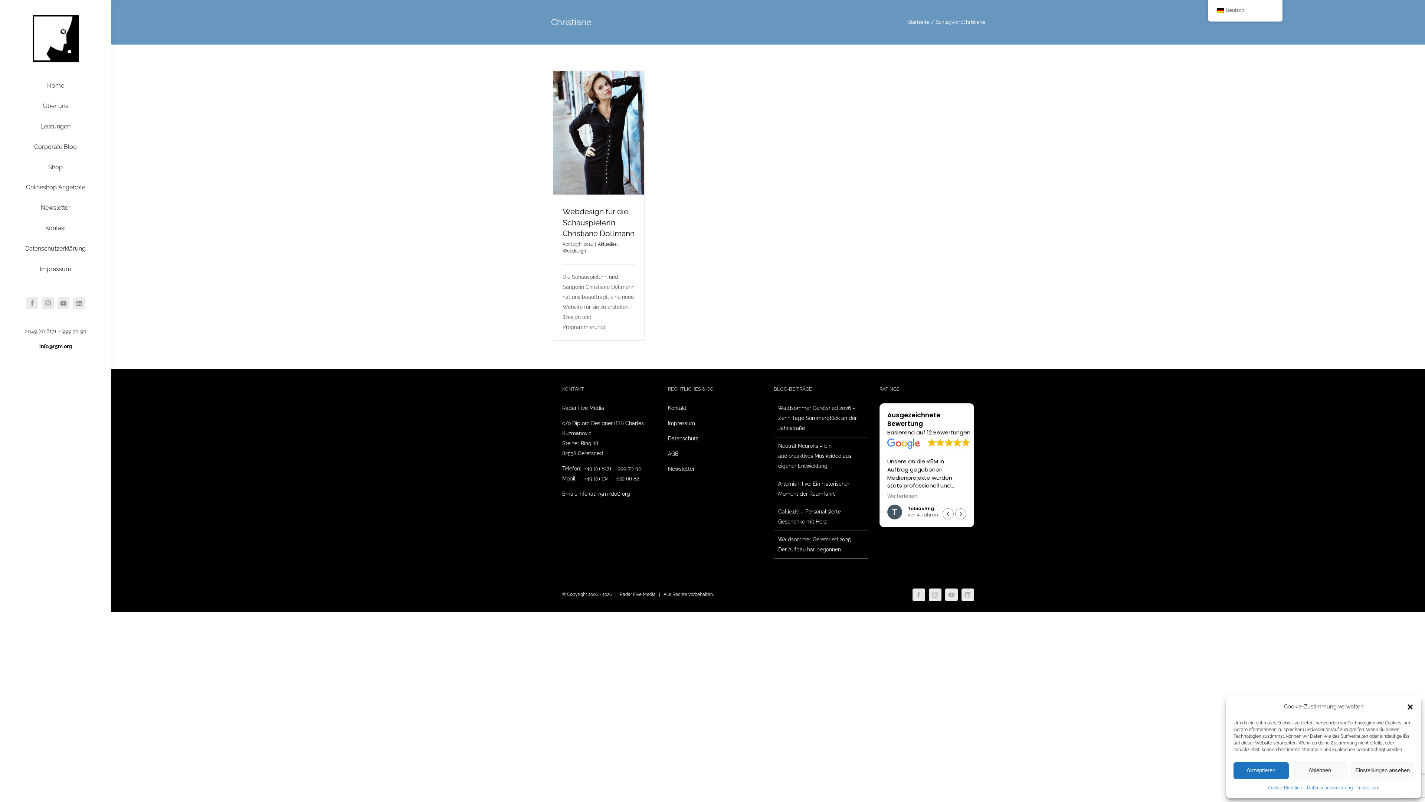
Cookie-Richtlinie (1285, 787)
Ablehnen (1319, 770)
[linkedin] (79, 303)
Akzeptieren (1261, 770)
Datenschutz (683, 438)
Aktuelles (607, 244)
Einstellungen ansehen (1382, 770)
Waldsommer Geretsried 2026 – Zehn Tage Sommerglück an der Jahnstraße (817, 418)
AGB (673, 454)
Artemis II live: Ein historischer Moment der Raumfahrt (813, 489)
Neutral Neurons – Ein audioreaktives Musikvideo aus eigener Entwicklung (814, 456)
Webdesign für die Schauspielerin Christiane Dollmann (599, 222)
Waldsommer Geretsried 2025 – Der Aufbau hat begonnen (816, 544)
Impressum (1367, 787)
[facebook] (32, 303)
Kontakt (677, 408)
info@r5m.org (55, 346)
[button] (1410, 707)
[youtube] (63, 303)
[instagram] (48, 303)
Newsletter (681, 469)
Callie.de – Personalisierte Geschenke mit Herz (809, 517)
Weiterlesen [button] (902, 496)
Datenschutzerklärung (1330, 787)
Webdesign (574, 251)
